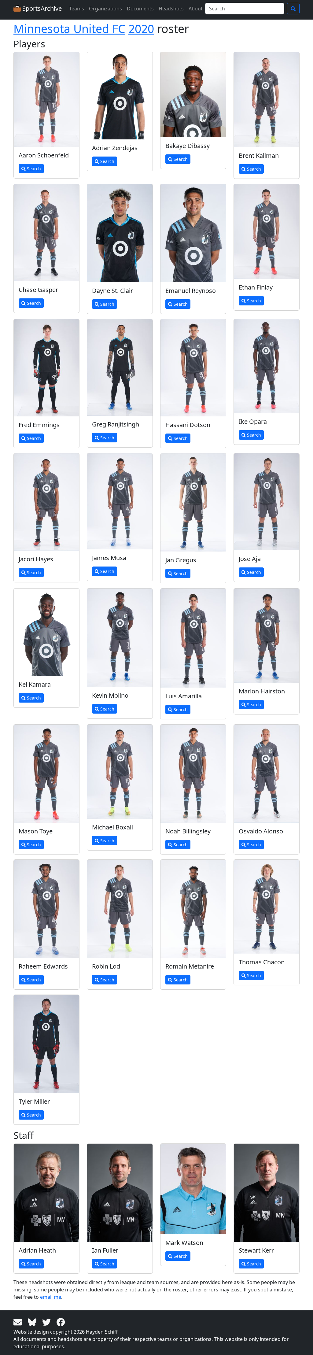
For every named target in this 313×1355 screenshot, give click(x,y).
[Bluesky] (33, 1321)
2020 (141, 28)
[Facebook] (61, 1321)
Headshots (171, 8)
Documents (140, 8)
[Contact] (18, 1321)
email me (50, 1297)
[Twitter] (47, 1321)
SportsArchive (41, 8)
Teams (76, 8)
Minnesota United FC (69, 28)
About (196, 8)
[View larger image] (46, 99)
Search (33, 169)
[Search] (293, 8)
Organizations (105, 8)
